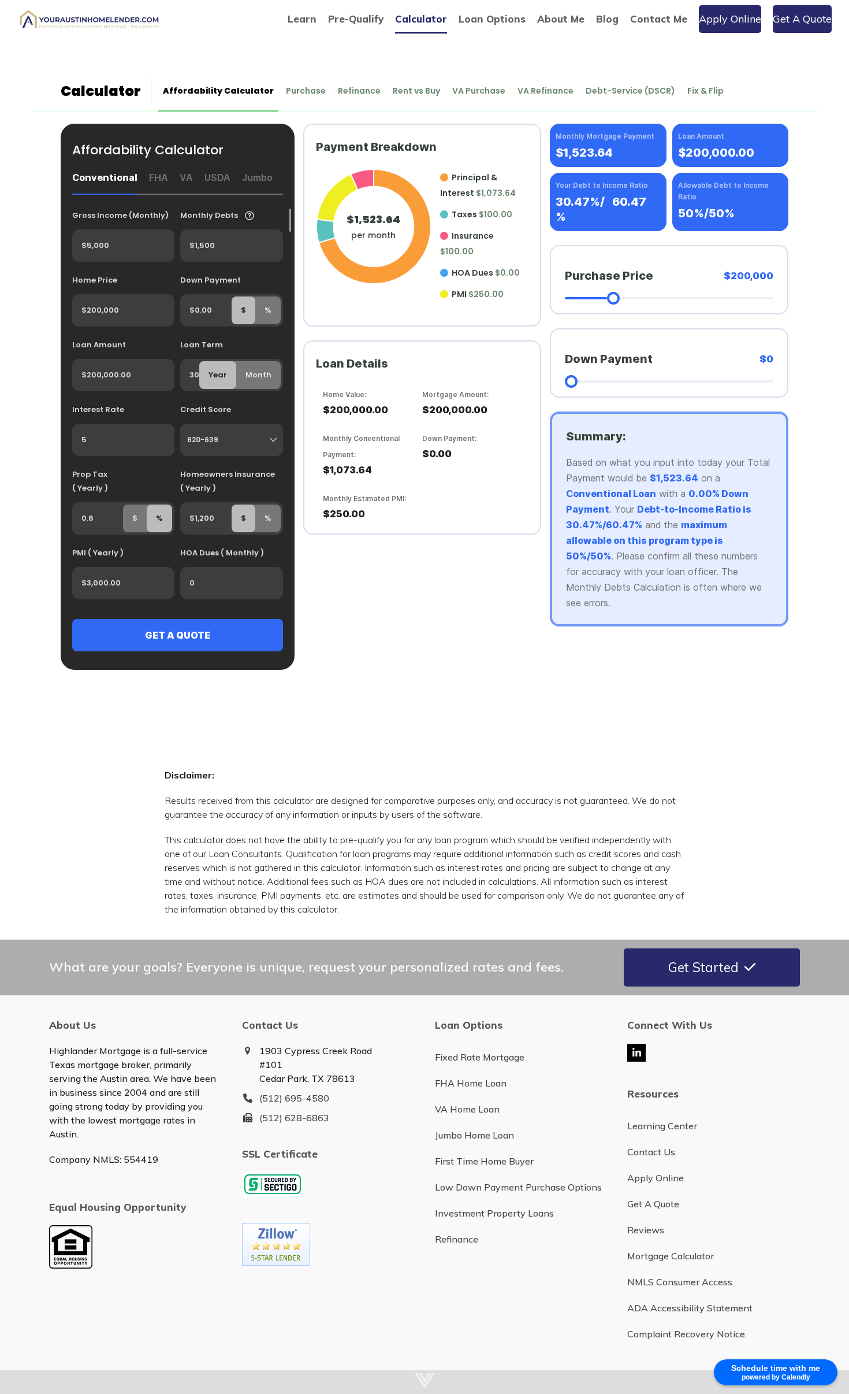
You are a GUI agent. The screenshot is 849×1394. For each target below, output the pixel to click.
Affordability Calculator (218, 91)
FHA (158, 177)
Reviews (645, 1230)
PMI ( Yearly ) (98, 552)
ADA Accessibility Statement (690, 1308)
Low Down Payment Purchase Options (518, 1187)
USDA (217, 177)
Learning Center (662, 1126)
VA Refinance (545, 91)
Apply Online (655, 1178)
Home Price (94, 280)
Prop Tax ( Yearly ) (90, 481)
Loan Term (201, 344)
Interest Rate (98, 409)
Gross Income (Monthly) (120, 215)
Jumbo (257, 177)
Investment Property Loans (494, 1213)
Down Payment (210, 280)
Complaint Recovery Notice (686, 1334)
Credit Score (205, 409)
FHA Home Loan (471, 1083)
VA (186, 177)
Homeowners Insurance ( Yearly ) (227, 481)
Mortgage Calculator (670, 1256)
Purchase (306, 91)
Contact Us (651, 1152)
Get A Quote (653, 1204)
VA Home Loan (467, 1109)
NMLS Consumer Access (679, 1282)
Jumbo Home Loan (474, 1135)
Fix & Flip (705, 91)
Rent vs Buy (416, 91)
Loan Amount (99, 344)
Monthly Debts (209, 215)
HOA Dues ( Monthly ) (222, 552)
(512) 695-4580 (294, 1098)
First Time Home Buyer (484, 1161)
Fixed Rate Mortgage (479, 1057)
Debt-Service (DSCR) (630, 91)
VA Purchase (478, 91)
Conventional (104, 177)
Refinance (359, 91)
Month (258, 374)
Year (217, 374)
